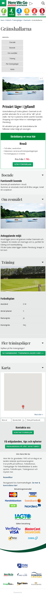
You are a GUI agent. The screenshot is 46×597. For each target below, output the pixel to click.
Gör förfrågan (22, 164)
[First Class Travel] (22, 575)
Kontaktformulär (23, 432)
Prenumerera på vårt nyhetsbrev (23, 446)
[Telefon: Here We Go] (37, 2)
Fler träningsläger (12, 64)
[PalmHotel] (36, 584)
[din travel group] (22, 566)
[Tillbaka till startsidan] (17, 3)
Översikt (12, 42)
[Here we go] (8, 575)
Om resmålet (12, 53)
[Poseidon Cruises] (36, 575)
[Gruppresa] (8, 584)
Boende (12, 48)
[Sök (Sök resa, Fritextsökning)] (43, 3)
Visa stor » (38, 414)
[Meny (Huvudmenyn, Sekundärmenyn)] (3, 3)
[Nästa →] (41, 88)
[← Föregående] (5, 88)
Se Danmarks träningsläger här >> (23, 353)
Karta (12, 69)
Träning (12, 58)
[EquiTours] (22, 584)
